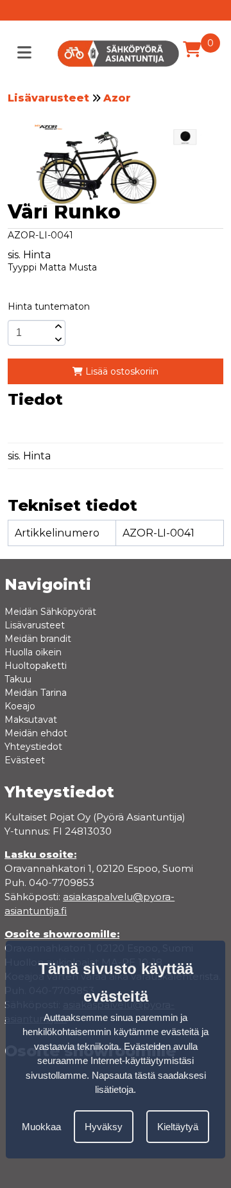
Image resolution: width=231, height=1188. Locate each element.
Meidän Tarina (35, 692)
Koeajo (19, 706)
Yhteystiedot (33, 746)
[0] (192, 49)
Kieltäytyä (177, 1126)
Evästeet (24, 760)
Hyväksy (104, 1126)
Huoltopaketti (35, 665)
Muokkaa (41, 1126)
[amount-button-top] (57, 326)
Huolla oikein (33, 652)
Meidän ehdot (35, 733)
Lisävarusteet (48, 98)
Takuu (17, 679)
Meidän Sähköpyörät (50, 611)
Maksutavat (30, 719)
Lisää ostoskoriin (120, 371)
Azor (117, 98)
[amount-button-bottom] (57, 339)
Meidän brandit (37, 638)
